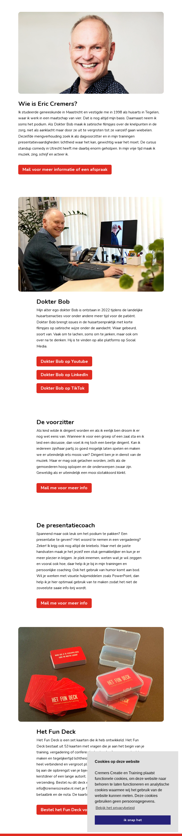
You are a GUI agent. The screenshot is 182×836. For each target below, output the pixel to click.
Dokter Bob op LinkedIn (64, 375)
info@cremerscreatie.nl (54, 788)
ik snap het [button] (133, 820)
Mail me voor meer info (64, 488)
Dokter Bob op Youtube (64, 361)
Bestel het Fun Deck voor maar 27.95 (78, 810)
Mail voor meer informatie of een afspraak (65, 169)
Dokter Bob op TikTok (62, 388)
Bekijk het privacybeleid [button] (115, 807)
